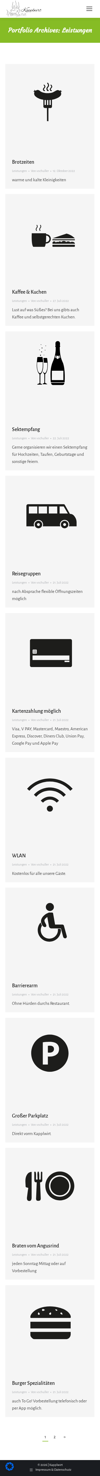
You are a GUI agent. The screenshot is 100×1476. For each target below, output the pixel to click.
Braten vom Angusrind (35, 1246)
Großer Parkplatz (30, 1116)
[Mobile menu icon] (89, 8)
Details (57, 108)
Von (40, 171)
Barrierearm (25, 985)
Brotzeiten (23, 162)
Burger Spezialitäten (33, 1383)
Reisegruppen (26, 573)
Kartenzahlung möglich (36, 711)
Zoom (43, 108)
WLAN (19, 855)
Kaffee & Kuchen (29, 292)
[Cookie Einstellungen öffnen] (9, 1469)
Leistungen (19, 171)
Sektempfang (26, 429)
